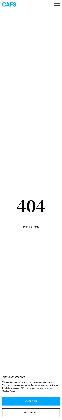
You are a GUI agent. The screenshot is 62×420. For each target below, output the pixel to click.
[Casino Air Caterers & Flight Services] (9, 4)
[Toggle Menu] (57, 4)
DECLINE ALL (31, 412)
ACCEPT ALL (31, 401)
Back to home (31, 227)
